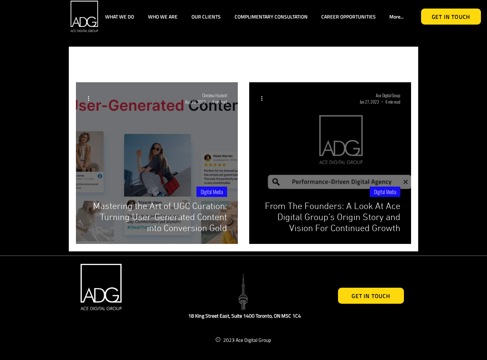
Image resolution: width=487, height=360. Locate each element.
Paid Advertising (188, 61)
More (371, 61)
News (288, 61)
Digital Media (330, 61)
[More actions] (91, 98)
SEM (233, 61)
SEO (260, 61)
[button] (402, 62)
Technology (133, 61)
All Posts (89, 61)
